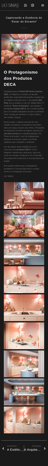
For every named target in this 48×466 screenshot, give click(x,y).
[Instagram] (32, 5)
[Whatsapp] (25, 5)
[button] (42, 5)
